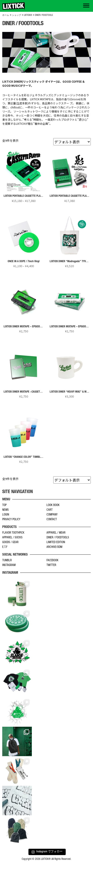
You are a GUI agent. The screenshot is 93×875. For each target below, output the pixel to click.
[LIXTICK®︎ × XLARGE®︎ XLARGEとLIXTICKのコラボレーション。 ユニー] (17, 653)
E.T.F (4, 547)
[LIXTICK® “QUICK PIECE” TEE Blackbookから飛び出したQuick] (17, 800)
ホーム (5, 15)
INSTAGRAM (9, 565)
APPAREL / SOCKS (12, 537)
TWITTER (51, 565)
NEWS (5, 510)
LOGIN (5, 514)
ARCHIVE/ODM (54, 547)
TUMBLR (7, 560)
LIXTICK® (28, 15)
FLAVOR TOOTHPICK (13, 533)
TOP (4, 505)
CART (49, 510)
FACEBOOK (52, 560)
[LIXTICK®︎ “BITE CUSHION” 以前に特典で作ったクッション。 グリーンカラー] (17, 623)
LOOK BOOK (53, 505)
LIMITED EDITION (55, 542)
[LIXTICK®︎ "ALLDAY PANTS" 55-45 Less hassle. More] (17, 830)
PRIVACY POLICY (11, 519)
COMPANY (52, 514)
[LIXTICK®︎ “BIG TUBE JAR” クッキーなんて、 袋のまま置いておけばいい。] (17, 594)
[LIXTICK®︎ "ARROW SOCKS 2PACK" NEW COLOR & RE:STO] (17, 771)
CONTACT (51, 519)
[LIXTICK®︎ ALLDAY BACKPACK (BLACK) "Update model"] (17, 741)
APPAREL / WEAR (55, 533)
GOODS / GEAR (10, 542)
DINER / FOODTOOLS (57, 537)
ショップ (16, 15)
